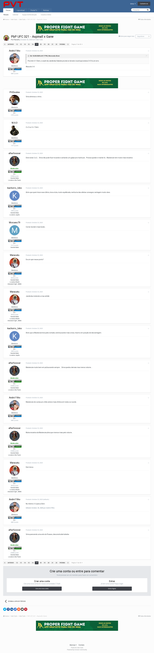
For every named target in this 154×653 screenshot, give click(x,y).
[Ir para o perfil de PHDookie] (14, 100)
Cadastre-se (144, 4)
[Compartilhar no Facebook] (8, 609)
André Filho (14, 50)
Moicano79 (14, 222)
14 (24, 44)
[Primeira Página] (4, 44)
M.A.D (14, 122)
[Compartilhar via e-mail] (22, 609)
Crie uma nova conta (42, 588)
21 (52, 44)
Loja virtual (20, 10)
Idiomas (73, 645)
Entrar (132, 4)
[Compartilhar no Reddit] (18, 609)
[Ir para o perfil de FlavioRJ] (6, 38)
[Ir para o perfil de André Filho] (14, 58)
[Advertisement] (77, 637)
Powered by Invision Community (77, 650)
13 (21, 44)
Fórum (8, 10)
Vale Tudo (39, 40)
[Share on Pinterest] (25, 609)
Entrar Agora (112, 588)
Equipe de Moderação (29, 15)
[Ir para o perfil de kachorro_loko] (14, 196)
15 (28, 44)
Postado (34, 51)
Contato (81, 645)
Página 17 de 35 (77, 44)
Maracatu (51, 56)
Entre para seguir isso (127, 36)
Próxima (62, 44)
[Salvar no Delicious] (15, 609)
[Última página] (68, 44)
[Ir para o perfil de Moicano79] (14, 230)
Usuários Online (46, 15)
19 (44, 44)
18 (40, 44)
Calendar (15, 15)
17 (36, 44)
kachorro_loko (14, 188)
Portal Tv (34, 10)
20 (48, 44)
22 (56, 44)
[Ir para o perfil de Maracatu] (14, 263)
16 (32, 44)
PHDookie (14, 92)
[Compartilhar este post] (148, 51)
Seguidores (140, 36)
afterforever (15, 153)
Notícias (46, 10)
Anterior (11, 44)
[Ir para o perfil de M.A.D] (14, 130)
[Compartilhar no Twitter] (4, 609)
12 (17, 44)
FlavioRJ (17, 40)
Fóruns (5, 15)
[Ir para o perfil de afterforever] (14, 161)
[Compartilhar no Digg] (11, 609)
